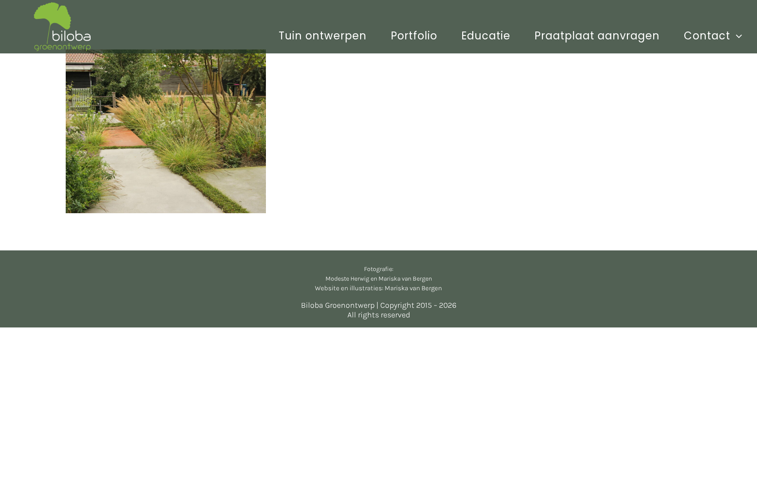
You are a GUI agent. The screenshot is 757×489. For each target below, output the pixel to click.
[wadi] (166, 131)
